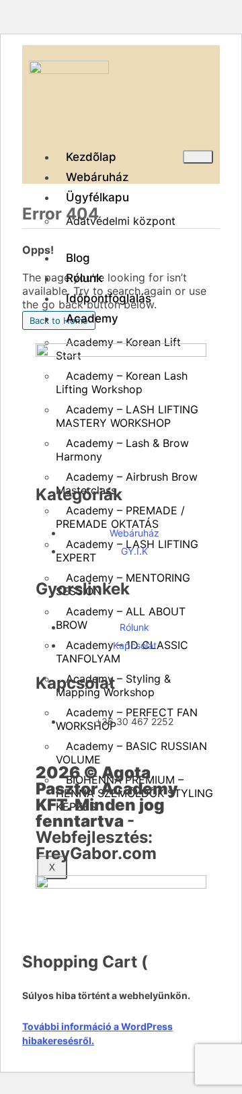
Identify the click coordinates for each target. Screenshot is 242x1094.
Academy (92, 318)
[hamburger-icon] (198, 157)
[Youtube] (89, 454)
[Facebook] (52, 454)
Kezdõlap (91, 157)
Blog (78, 258)
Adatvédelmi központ (120, 221)
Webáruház (97, 177)
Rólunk (84, 278)
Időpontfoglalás (108, 298)
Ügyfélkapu (97, 197)
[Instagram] (126, 454)
